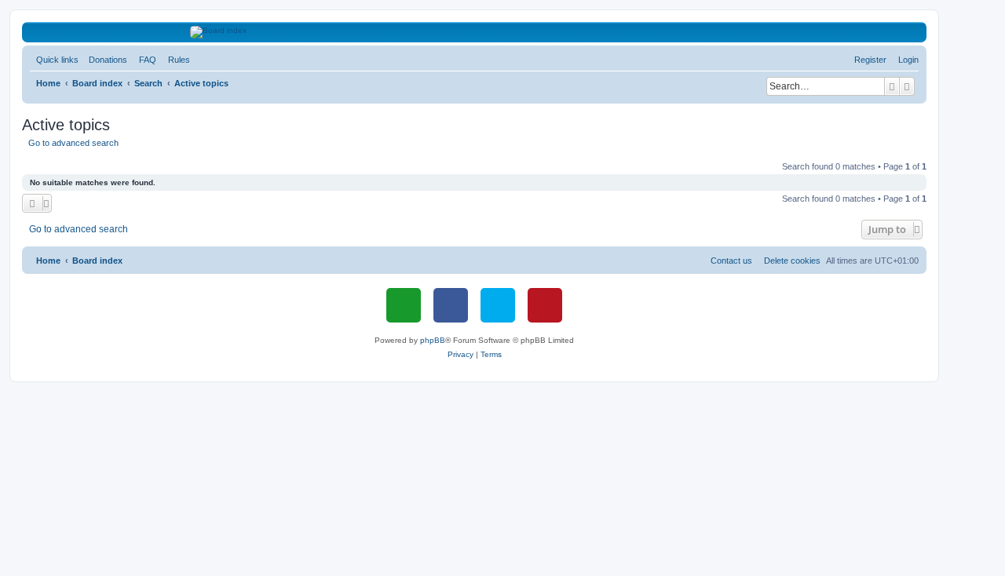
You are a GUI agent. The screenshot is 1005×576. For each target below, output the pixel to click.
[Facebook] (450, 305)
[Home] (474, 32)
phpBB (432, 340)
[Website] (403, 305)
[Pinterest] (545, 305)
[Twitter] (498, 305)
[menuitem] (104, 59)
